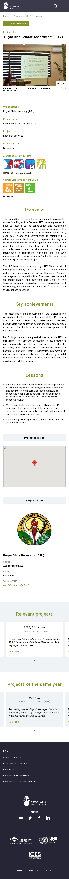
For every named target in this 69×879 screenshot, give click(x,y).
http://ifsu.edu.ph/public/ (16, 585)
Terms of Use (47, 870)
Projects (18, 16)
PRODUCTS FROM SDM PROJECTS (21, 782)
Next (63, 83)
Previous (58, 83)
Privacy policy (33, 870)
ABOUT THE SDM (12, 757)
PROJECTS (9, 769)
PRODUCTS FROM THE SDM (17, 776)
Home (6, 16)
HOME (6, 751)
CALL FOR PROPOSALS (15, 763)
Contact (20, 870)
